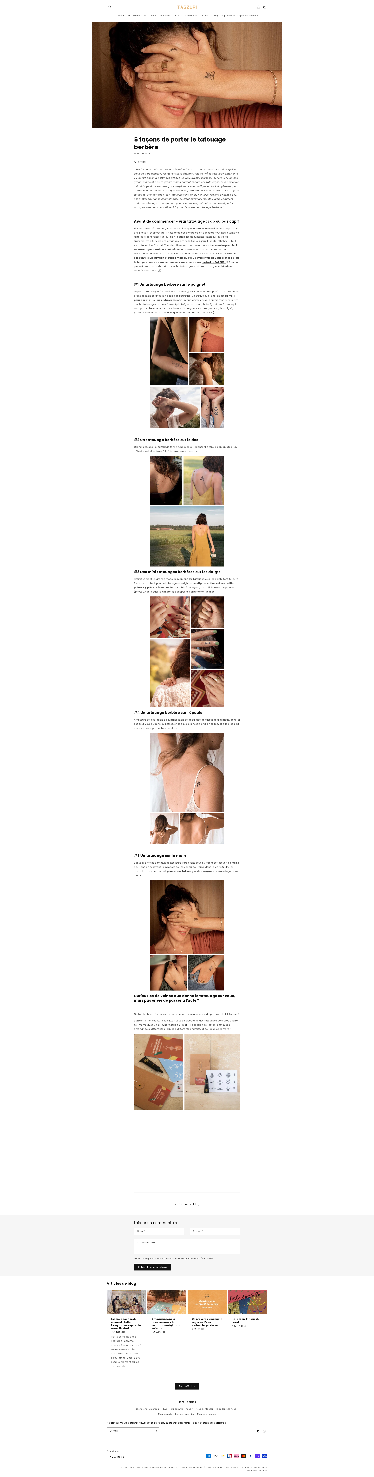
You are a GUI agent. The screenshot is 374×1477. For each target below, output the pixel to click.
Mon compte (165, 1414)
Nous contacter (204, 1408)
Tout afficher (187, 1385)
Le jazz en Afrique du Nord (246, 1321)
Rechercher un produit (148, 1408)
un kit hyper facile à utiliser (170, 1025)
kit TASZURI (221, 867)
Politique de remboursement (254, 1467)
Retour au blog (189, 1204)
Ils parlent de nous (226, 1408)
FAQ (165, 1408)
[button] (110, 7)
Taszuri (131, 1467)
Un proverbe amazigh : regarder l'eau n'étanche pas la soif (207, 1322)
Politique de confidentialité (192, 1467)
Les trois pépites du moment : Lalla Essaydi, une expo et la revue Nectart (126, 1324)
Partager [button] (141, 161)
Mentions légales (206, 1414)
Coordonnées (232, 1467)
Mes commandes (184, 1414)
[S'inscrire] (156, 1430)
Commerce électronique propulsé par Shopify (156, 1467)
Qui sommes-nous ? (181, 1408)
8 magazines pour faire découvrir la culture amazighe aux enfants (166, 1324)
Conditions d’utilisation (256, 1470)
